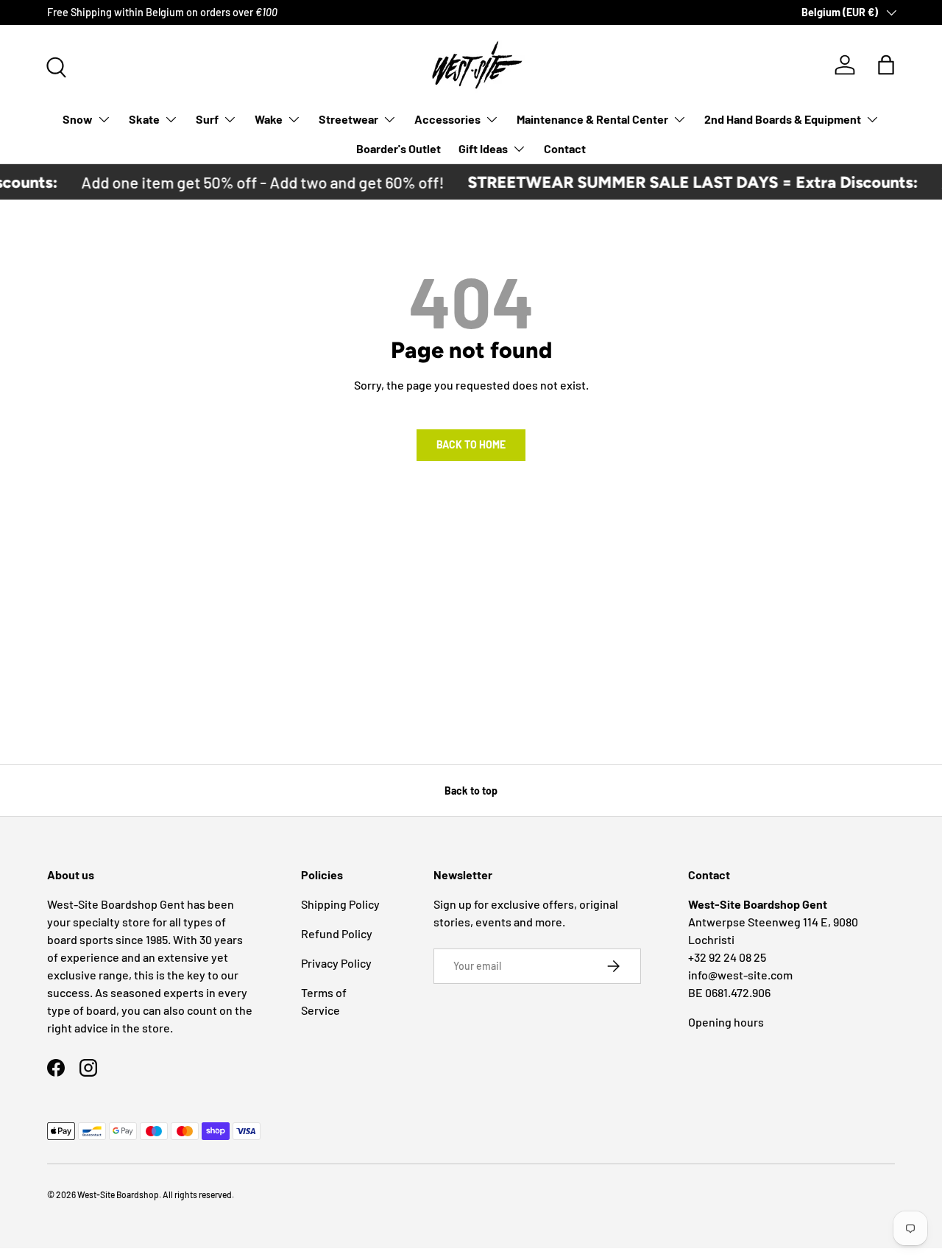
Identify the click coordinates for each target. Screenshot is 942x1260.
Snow (78, 119)
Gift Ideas (483, 148)
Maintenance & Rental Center (592, 119)
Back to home (471, 444)
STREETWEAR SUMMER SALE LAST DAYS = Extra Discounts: (682, 181)
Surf (207, 119)
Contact (565, 148)
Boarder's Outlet (398, 148)
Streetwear (348, 119)
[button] (886, 65)
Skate (144, 119)
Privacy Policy (336, 963)
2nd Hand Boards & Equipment (782, 119)
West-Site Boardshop (118, 1194)
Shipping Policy (340, 904)
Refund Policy (336, 933)
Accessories (447, 119)
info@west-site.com (740, 975)
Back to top (471, 790)
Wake (269, 119)
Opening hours (726, 1022)
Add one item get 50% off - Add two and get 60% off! (252, 181)
